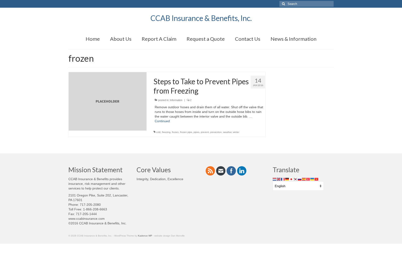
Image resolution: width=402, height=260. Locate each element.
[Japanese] (291, 179)
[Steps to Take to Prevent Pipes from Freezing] (108, 101)
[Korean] (296, 179)
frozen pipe (186, 132)
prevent (205, 132)
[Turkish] (308, 179)
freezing (166, 132)
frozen (175, 132)
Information (176, 100)
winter (236, 132)
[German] (287, 179)
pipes (196, 132)
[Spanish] (304, 179)
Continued (162, 121)
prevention (216, 132)
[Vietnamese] (317, 179)
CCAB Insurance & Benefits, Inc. (201, 18)
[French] (283, 179)
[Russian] (300, 179)
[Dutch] (275, 179)
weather (227, 132)
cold (158, 132)
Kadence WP (145, 235)
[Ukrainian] (312, 179)
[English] (279, 179)
